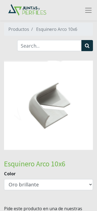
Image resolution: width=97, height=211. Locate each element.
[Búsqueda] (87, 45)
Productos (18, 29)
